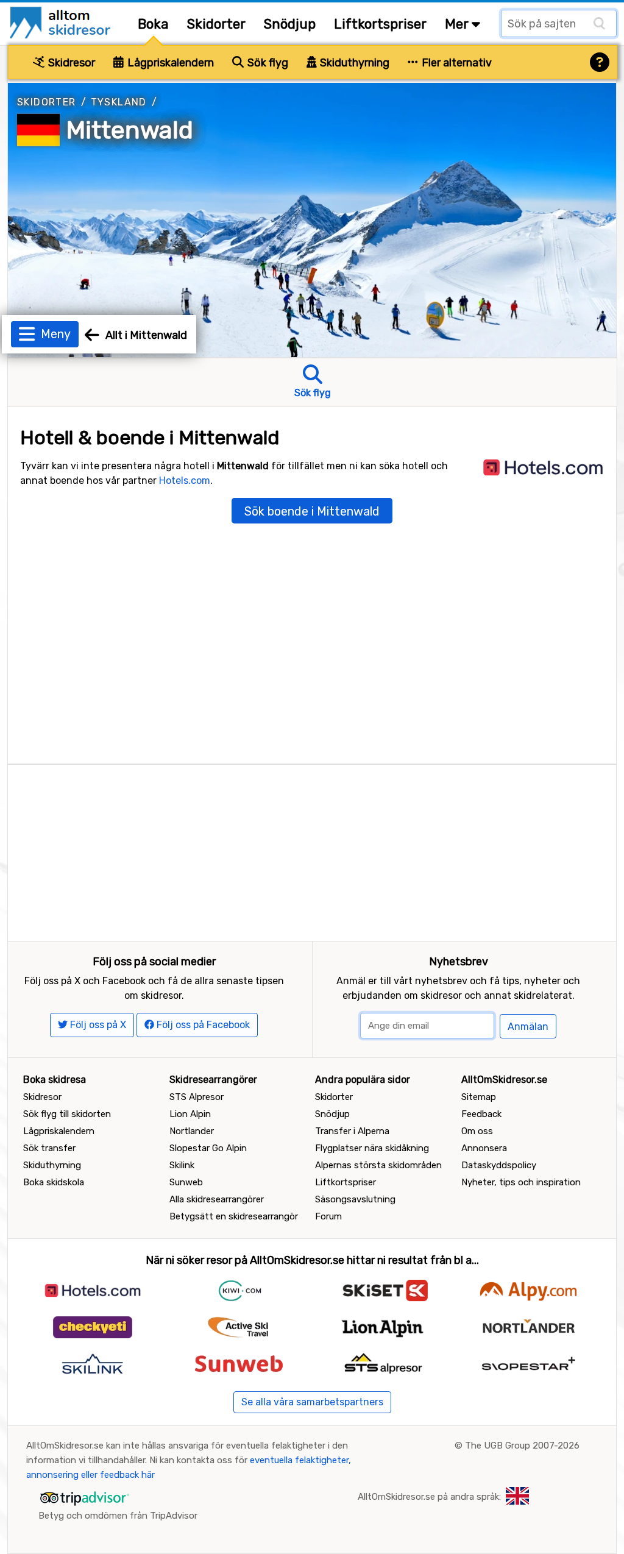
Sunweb (186, 1182)
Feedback (481, 1114)
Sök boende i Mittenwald (312, 511)
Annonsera (484, 1148)
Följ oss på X (97, 1025)
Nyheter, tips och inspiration (521, 1182)
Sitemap (478, 1096)
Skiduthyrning (353, 62)
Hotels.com (184, 480)
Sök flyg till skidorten (67, 1114)
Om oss (477, 1131)
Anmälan (528, 1026)
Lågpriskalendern (169, 62)
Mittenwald (129, 130)
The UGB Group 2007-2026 (522, 1445)
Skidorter (216, 24)
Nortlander (191, 1131)
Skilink (181, 1165)
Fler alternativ (455, 62)
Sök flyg (266, 62)
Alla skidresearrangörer (216, 1199)
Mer (458, 24)
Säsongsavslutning (355, 1199)
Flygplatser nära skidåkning (372, 1148)
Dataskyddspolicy (498, 1165)
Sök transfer (49, 1148)
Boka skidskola (53, 1182)
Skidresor (70, 62)
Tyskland (119, 102)
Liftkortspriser (380, 24)
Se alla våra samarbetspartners (312, 1402)
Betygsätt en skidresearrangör (233, 1216)
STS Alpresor (196, 1096)
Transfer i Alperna (352, 1131)
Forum (328, 1216)
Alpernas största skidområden (378, 1165)
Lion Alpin (190, 1114)
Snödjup (290, 24)
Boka (153, 24)
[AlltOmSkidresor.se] (61, 21)
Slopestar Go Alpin (208, 1148)
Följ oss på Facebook (202, 1025)
